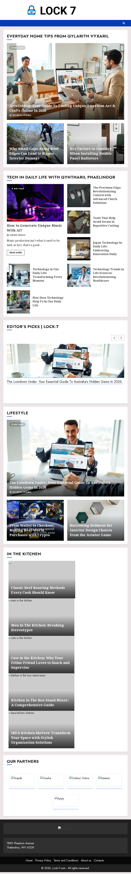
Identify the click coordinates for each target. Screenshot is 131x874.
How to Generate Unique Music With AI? (35, 202)
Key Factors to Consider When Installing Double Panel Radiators (91, 153)
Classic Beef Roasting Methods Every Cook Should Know (38, 590)
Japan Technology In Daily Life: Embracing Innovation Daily (78, 248)
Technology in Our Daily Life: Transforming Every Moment (18, 275)
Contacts (99, 860)
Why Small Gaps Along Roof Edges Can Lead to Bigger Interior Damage (34, 153)
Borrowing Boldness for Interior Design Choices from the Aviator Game (91, 530)
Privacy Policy (43, 860)
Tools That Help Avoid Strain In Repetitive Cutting (78, 222)
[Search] (124, 23)
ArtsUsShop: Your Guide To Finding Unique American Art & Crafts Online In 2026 (65, 81)
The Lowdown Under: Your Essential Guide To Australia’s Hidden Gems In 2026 (64, 382)
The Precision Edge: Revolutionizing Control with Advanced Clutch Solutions (78, 195)
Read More (16, 252)
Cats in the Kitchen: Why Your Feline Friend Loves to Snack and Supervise (40, 663)
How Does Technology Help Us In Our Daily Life (18, 301)
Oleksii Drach (17, 235)
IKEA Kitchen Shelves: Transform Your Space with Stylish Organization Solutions (40, 738)
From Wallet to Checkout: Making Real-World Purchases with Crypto (31, 530)
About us (86, 860)
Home (29, 860)
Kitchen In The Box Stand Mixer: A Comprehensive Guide (40, 702)
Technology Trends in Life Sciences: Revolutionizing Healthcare (78, 275)
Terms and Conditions (66, 860)
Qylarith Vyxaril (21, 115)
